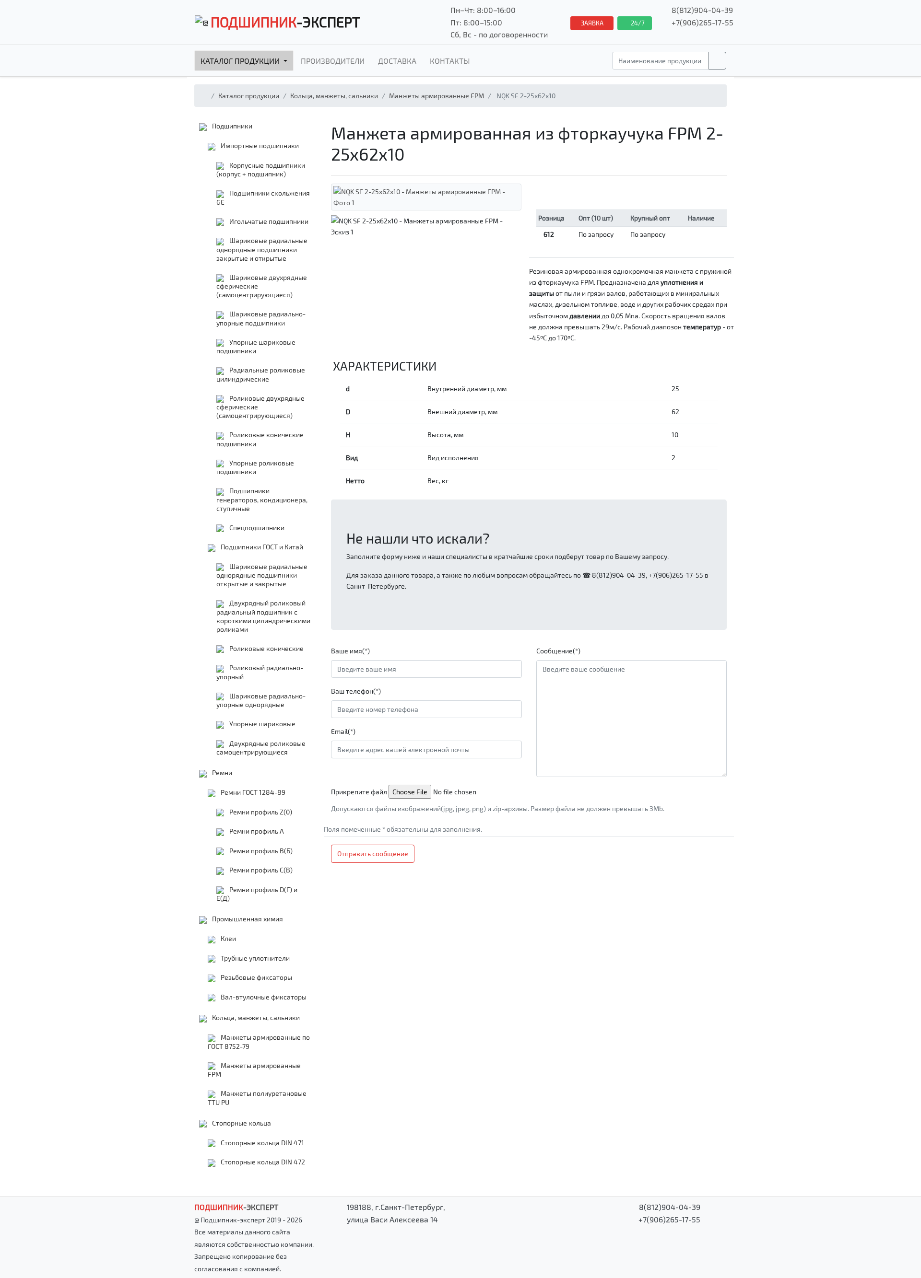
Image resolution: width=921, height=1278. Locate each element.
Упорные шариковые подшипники (255, 346)
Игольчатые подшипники (268, 221)
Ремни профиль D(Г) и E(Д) (256, 894)
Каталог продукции (248, 96)
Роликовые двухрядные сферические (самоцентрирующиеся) (260, 407)
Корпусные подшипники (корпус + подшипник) (260, 169)
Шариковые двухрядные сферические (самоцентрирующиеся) (261, 286)
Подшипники (231, 126)
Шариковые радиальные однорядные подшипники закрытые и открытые (261, 249)
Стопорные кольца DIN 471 (261, 1143)
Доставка (397, 60)
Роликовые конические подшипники (260, 439)
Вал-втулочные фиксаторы (263, 997)
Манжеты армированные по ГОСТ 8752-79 (259, 1041)
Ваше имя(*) (350, 651)
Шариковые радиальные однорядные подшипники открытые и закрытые (261, 575)
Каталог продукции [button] (241, 60)
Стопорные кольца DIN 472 (262, 1162)
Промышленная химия (247, 919)
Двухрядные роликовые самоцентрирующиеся (261, 747)
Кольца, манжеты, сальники (334, 96)
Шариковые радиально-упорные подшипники (261, 318)
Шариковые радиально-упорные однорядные (261, 700)
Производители (333, 60)
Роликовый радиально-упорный (259, 672)
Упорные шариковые (261, 724)
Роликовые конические (266, 648)
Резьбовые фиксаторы (255, 977)
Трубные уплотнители (254, 958)
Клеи (227, 938)
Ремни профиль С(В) (260, 870)
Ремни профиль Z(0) (260, 812)
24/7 (637, 23)
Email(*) (343, 731)
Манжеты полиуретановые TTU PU (257, 1097)
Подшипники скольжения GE (263, 197)
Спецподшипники (256, 527)
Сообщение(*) (558, 651)
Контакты (450, 60)
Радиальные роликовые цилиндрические (260, 374)
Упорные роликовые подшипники (255, 467)
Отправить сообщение (372, 853)
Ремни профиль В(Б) (260, 851)
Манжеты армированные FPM (436, 96)
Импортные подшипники (259, 145)
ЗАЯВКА (592, 23)
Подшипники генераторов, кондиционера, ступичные (261, 499)
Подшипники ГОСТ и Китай (261, 547)
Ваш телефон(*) (356, 691)
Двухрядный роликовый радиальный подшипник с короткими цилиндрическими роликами (263, 616)
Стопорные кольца (241, 1123)
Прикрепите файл (359, 792)
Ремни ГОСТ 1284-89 (252, 792)
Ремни (221, 772)
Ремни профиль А (256, 831)
